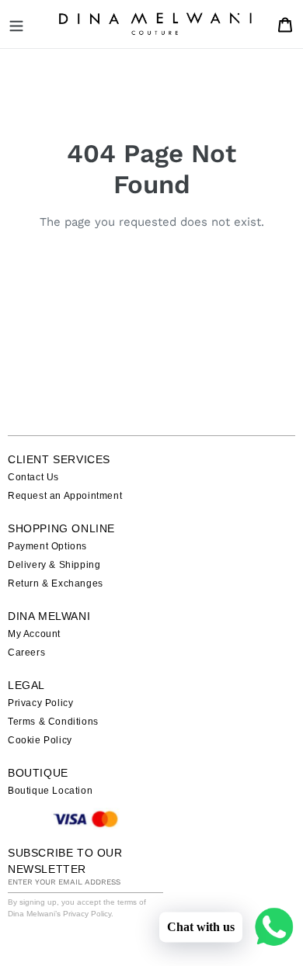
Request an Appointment (65, 495)
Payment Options (47, 546)
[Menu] (16, 24)
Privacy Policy (40, 703)
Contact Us (33, 477)
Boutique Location (50, 790)
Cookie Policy (40, 740)
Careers (26, 652)
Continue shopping (139, 260)
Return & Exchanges (55, 583)
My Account (34, 633)
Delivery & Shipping (54, 564)
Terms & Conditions (53, 721)
